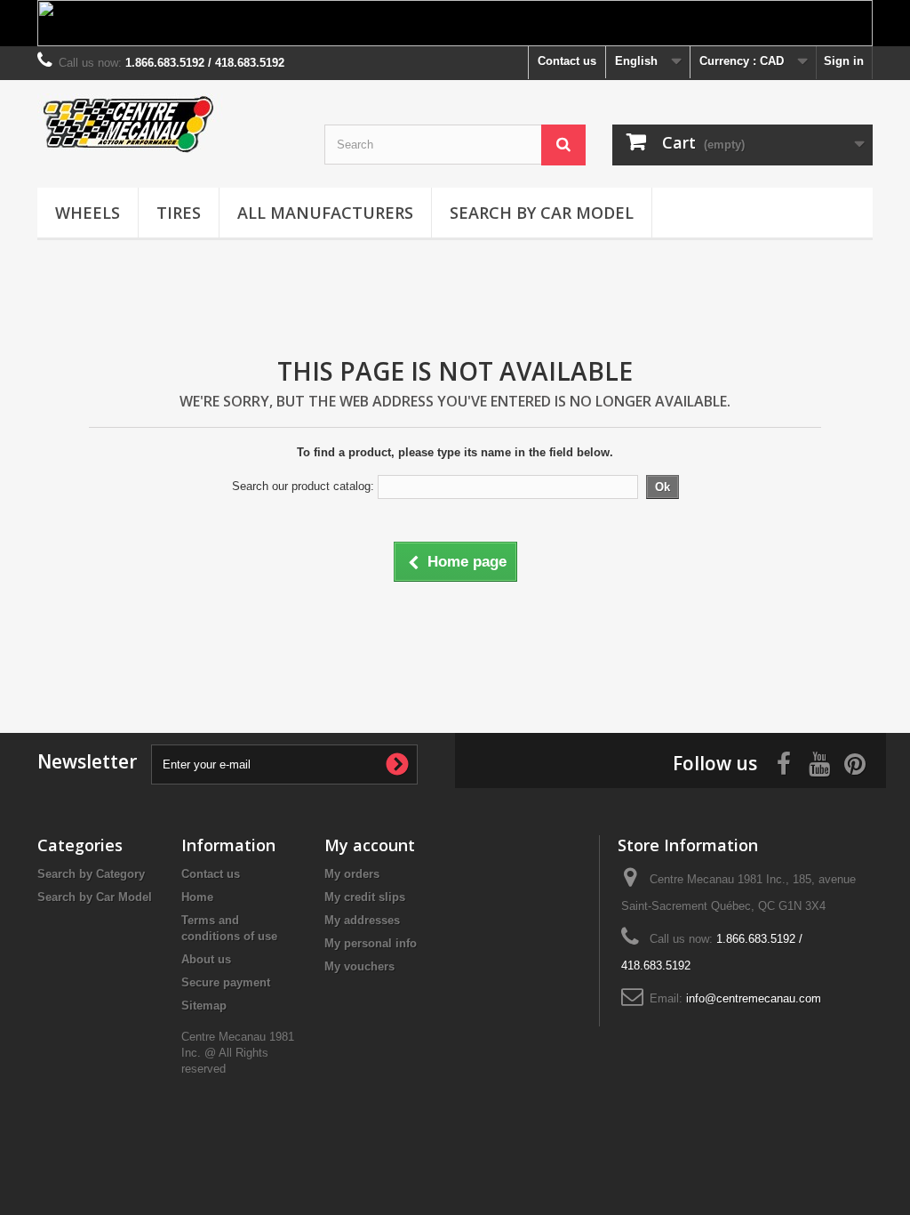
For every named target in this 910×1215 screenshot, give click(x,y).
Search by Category (91, 874)
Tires (178, 212)
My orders (351, 874)
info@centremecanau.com (753, 998)
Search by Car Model (94, 897)
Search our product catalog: (303, 486)
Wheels (87, 212)
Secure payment (225, 982)
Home (197, 897)
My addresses (362, 920)
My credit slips (364, 897)
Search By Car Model (542, 212)
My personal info (370, 943)
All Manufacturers (325, 212)
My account (369, 845)
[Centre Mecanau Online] (167, 123)
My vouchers (359, 966)
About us (206, 959)
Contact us (567, 61)
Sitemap (204, 1005)
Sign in (844, 61)
